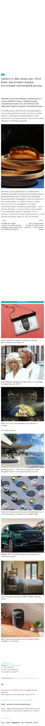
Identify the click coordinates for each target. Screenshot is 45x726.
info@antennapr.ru (7, 663)
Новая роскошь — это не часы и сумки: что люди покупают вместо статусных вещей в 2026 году (20, 470)
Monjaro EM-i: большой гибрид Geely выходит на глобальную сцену (20, 555)
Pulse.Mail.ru (24, 678)
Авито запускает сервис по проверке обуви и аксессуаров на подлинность (19, 341)
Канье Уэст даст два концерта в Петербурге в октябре (19, 424)
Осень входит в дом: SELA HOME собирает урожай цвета (21, 598)
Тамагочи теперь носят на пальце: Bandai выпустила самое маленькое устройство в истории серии (22, 513)
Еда (2, 74)
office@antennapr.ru (15, 665)
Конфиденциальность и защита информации (16, 700)
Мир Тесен (16, 678)
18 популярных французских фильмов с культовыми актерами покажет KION (22, 383)
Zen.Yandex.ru (34, 678)
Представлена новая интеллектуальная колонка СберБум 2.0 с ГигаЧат (20, 640)
